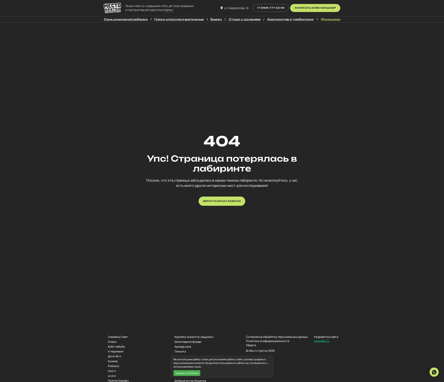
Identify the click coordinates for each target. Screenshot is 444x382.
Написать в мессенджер (315, 7)
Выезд (216, 19)
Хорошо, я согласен (187, 373)
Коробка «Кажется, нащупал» (194, 336)
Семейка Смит (118, 336)
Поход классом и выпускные (179, 19)
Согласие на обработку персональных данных (277, 336)
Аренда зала (182, 346)
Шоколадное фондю (188, 341)
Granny (112, 341)
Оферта (251, 345)
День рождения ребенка (126, 19)
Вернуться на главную (222, 201)
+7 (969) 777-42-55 (270, 7)
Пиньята (180, 351)
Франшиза (330, 19)
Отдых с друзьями (245, 19)
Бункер (113, 361)
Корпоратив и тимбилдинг (290, 19)
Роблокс (113, 366)
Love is (112, 375)
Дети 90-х (114, 356)
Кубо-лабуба (116, 346)
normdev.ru (321, 341)
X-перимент (116, 351)
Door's (112, 370)
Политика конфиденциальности (267, 341)
